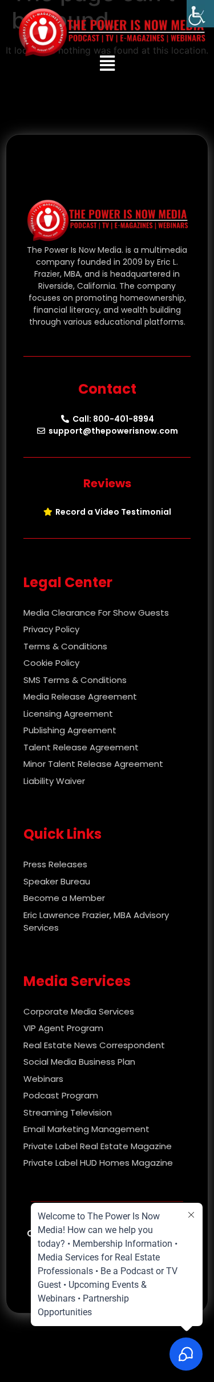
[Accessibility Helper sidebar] (200, 13)
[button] (107, 63)
